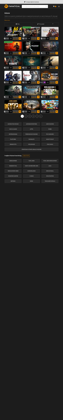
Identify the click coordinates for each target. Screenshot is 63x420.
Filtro (18, 24)
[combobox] (36, 6)
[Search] (46, 6)
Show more (7, 20)
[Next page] (40, 116)
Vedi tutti (26, 155)
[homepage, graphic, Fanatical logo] (12, 6)
